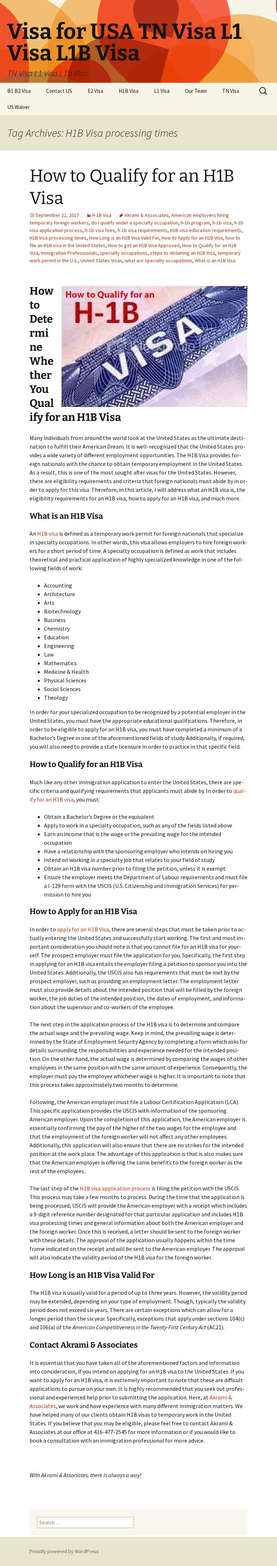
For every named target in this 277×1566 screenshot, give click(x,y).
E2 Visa (95, 90)
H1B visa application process (115, 1188)
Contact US (59, 90)
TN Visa (230, 90)
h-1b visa (222, 222)
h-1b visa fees (100, 230)
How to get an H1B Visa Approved (144, 245)
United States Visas (101, 260)
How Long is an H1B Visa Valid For (124, 238)
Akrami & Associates (146, 215)
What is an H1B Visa (215, 260)
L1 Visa (162, 90)
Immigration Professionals (69, 253)
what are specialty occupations (158, 260)
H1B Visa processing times (58, 238)
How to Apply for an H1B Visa (192, 238)
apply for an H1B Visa (83, 929)
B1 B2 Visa (19, 90)
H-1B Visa (101, 215)
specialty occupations (124, 253)
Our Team (196, 90)
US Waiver (18, 107)
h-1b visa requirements (142, 230)
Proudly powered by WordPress (64, 1551)
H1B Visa (128, 90)
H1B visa (47, 533)
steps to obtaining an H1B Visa (182, 253)
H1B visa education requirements (205, 230)
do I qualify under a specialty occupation (134, 222)
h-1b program (195, 222)
